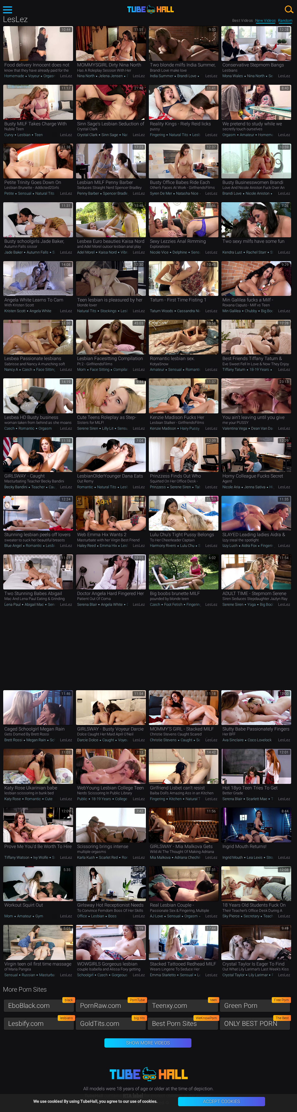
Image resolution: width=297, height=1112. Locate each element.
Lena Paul (12, 604)
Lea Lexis (254, 857)
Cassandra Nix (188, 311)
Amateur (247, 135)
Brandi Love (186, 76)
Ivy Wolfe (40, 857)
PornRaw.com (112, 1004)
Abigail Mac (34, 604)
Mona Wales (233, 76)
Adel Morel (86, 252)
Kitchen (175, 799)
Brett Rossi (13, 740)
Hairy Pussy (189, 428)
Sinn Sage (110, 135)
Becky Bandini (16, 487)
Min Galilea (232, 311)
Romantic (193, 369)
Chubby (251, 311)
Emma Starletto (163, 975)
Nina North (86, 76)
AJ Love (157, 916)
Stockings (108, 311)
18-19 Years (259, 369)
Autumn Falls (37, 252)
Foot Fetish (173, 604)
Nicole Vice (159, 252)
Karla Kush (86, 857)
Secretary (251, 916)
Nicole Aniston (257, 193)
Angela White (40, 311)
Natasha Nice (187, 193)
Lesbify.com (40, 1022)
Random (285, 20)
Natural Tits (178, 135)
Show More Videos (148, 1043)
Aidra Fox (249, 545)
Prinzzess (158, 487)
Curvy (9, 135)
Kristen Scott (15, 311)
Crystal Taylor (233, 975)
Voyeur (33, 76)
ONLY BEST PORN (256, 1022)
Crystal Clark (87, 135)
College (120, 799)
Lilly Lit (107, 428)
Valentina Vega (235, 428)
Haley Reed (87, 545)
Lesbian (24, 135)
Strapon (272, 857)
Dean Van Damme (266, 428)
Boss (112, 916)
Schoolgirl (57, 740)
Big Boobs (269, 311)
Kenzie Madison (163, 428)
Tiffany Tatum (234, 369)
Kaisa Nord (107, 252)
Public (82, 799)
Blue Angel (13, 545)
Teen (38, 135)
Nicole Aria (231, 487)
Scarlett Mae (256, 799)
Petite (9, 193)
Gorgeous (119, 975)
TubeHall (150, 9)
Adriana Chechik (187, 857)
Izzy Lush (230, 545)
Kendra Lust (232, 252)
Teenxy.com (184, 1004)
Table (199, 487)
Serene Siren (88, 428)
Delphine (180, 252)
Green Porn (256, 1004)
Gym (39, 916)
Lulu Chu (187, 545)
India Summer (162, 76)
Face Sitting (45, 369)
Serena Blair (87, 604)
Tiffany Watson (17, 857)
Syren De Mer (161, 193)
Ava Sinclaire (233, 740)
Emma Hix (108, 545)
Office (82, 916)
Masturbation (49, 975)
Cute (48, 799)
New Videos (265, 20)
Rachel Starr (256, 252)
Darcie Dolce (88, 740)
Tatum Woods (162, 311)
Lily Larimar (258, 975)
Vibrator (126, 252)
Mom (82, 369)
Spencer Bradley (116, 193)
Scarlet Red (108, 857)
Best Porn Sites (184, 1022)
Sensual (275, 76)
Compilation (123, 369)
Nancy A (11, 369)
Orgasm (50, 76)
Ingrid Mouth (233, 857)
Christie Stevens (164, 740)
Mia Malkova (160, 857)
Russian (28, 975)
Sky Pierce (231, 916)
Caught (54, 487)
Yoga (252, 604)
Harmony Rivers (163, 545)
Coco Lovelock (259, 740)
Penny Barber (88, 193)
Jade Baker (13, 252)
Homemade (14, 76)
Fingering (158, 135)
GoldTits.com (112, 1022)
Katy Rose (13, 799)
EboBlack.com (40, 1004)
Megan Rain (36, 740)
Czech (27, 369)
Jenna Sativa (254, 487)
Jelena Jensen (111, 76)
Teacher (38, 487)
